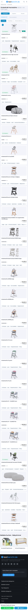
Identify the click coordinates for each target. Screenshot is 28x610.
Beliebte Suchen (5, 584)
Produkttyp (10, 20)
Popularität (5, 13)
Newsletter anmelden (8, 574)
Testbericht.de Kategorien (7, 581)
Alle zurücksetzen (13, 17)
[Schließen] (26, 605)
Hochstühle (9, 4)
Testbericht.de (3, 4)
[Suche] (24, 2)
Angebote (14, 13)
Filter (4, 20)
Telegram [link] (21, 608)
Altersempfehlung (18, 20)
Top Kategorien (5, 588)
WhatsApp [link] (8, 608)
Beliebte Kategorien (6, 591)
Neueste (22, 13)
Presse (2, 601)
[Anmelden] (26, 2)
